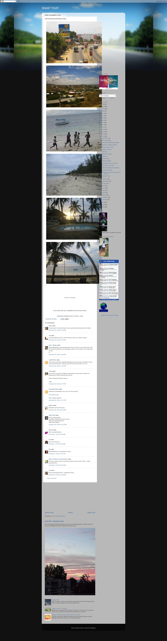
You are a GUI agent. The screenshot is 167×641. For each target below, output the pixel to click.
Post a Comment (51, 478)
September (105, 181)
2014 (102, 131)
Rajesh (51, 405)
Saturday (104, 151)
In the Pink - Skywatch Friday (54, 521)
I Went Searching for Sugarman (111, 167)
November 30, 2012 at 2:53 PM (57, 354)
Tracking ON (113, 299)
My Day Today (106, 176)
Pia (50, 449)
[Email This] (61, 319)
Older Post (91, 512)
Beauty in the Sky (107, 154)
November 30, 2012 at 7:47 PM (57, 400)
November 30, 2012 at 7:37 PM (57, 384)
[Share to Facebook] (66, 319)
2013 (102, 134)
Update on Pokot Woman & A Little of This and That (66, 614)
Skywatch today (78, 316)
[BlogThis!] (63, 319)
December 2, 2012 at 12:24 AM (57, 465)
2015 (102, 129)
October (104, 179)
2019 (102, 120)
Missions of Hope (107, 149)
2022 (102, 113)
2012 (102, 136)
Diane (50, 325)
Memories (105, 156)
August (104, 183)
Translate (112, 98)
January (104, 199)
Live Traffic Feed (109, 261)
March (104, 195)
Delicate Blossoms (107, 273)
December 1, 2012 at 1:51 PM (57, 453)
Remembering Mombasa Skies (110, 142)
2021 (102, 115)
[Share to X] (64, 319)
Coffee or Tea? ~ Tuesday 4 (59, 608)
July (103, 185)
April (103, 192)
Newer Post (49, 512)
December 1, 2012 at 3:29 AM (57, 434)
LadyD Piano (52, 360)
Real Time (108, 299)
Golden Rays (105, 158)
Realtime (103, 310)
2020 (102, 118)
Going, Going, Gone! (108, 147)
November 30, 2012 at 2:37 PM (57, 340)
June (104, 188)
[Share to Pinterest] (68, 319)
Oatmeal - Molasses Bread (109, 144)
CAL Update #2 (110, 265)
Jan (50, 470)
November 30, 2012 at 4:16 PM (57, 366)
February (105, 197)
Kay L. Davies (53, 345)
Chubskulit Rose (54, 389)
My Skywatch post (54, 394)
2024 (102, 108)
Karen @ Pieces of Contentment (58, 459)
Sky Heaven (109, 280)
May (103, 190)
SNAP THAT (50, 8)
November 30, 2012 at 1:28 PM (57, 330)
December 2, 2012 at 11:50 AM (57, 474)
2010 (102, 204)
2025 (102, 106)
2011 (102, 202)
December (105, 138)
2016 (102, 127)
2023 (102, 111)
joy (50, 439)
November (105, 140)
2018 (102, 122)
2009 (102, 207)
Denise (51, 430)
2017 (102, 124)
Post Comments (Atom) (58, 516)
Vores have (52, 415)
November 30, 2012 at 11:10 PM (58, 424)
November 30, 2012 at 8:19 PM (57, 410)
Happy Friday (55, 599)
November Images (107, 170)
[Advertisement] (70, 497)
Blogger (93, 628)
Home (70, 512)
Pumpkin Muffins (106, 161)
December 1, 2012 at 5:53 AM (57, 444)
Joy (50, 335)
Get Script (104, 299)
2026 (102, 104)
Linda (50, 371)
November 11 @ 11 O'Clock (109, 163)
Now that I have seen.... (108, 165)
